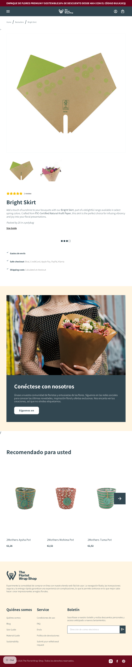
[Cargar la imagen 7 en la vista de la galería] (51, 171)
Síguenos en (26, 410)
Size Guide (11, 228)
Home (8, 22)
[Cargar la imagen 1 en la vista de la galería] (21, 171)
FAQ (38, 623)
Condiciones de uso (46, 617)
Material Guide (13, 635)
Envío (39, 629)
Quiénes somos (13, 617)
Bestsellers (19, 22)
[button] (8, 11)
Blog (8, 623)
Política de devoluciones (48, 635)
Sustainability (12, 641)
